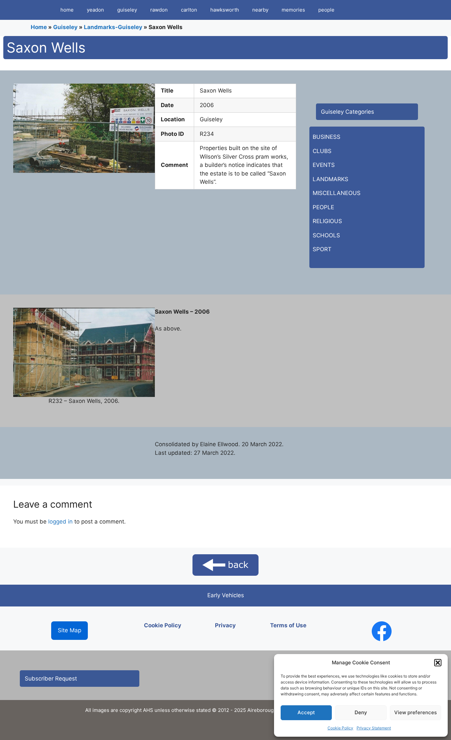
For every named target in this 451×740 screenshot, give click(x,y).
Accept (306, 712)
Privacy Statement (374, 727)
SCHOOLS (326, 235)
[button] (437, 662)
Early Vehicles (225, 595)
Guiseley (65, 27)
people (326, 10)
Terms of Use (288, 625)
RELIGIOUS (327, 221)
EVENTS (324, 165)
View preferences (415, 712)
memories (293, 10)
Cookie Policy (340, 727)
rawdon (159, 10)
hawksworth (224, 10)
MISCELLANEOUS (337, 193)
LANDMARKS (330, 179)
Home (39, 27)
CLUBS (322, 151)
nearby (260, 10)
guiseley (127, 10)
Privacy (225, 625)
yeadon (95, 10)
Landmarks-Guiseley (113, 27)
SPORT (322, 249)
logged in (60, 521)
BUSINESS (326, 137)
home (67, 10)
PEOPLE (323, 207)
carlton (189, 10)
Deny (361, 712)
